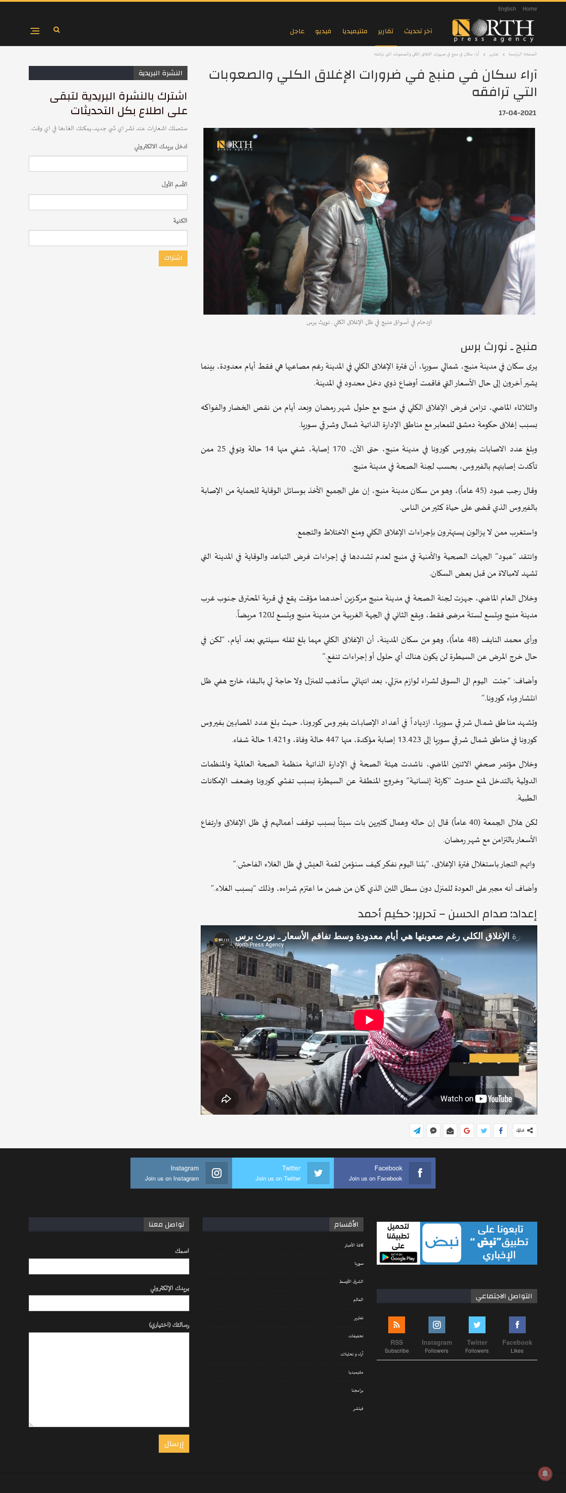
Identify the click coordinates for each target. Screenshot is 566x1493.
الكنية (180, 221)
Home (530, 9)
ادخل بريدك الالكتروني (160, 146)
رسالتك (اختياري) (169, 1325)
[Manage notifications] (545, 1473)
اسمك (182, 1251)
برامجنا (357, 1391)
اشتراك (173, 258)
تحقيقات (355, 1336)
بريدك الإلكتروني (169, 1288)
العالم (358, 1300)
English (507, 9)
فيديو (323, 31)
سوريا (359, 1264)
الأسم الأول (174, 184)
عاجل (297, 31)
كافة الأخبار (353, 1246)
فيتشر (358, 1409)
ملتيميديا (354, 31)
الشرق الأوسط (351, 1282)
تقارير (386, 31)
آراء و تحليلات (351, 1354)
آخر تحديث (418, 31)
